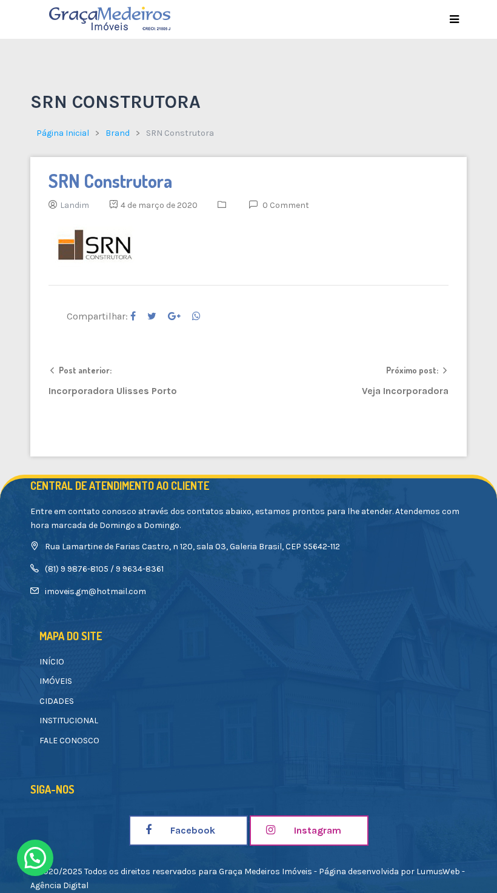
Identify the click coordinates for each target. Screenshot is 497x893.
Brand (117, 133)
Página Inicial (62, 133)
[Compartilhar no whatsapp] (196, 316)
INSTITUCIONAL (68, 720)
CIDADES (56, 701)
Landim (74, 205)
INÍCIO (51, 662)
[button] (35, 858)
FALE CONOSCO (69, 740)
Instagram (316, 830)
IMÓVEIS (55, 681)
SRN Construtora (110, 180)
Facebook (191, 830)
